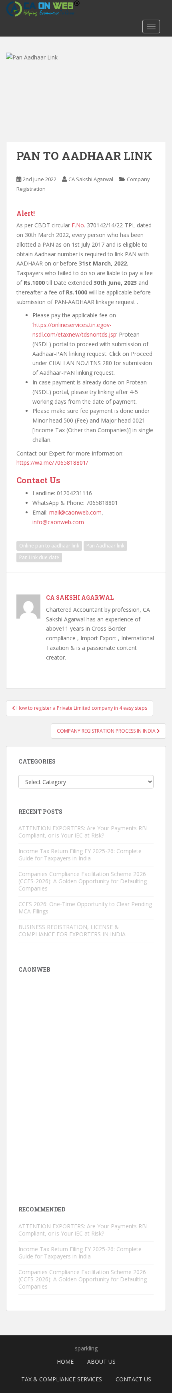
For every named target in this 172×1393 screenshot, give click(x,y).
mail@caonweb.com (75, 512)
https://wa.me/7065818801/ (52, 462)
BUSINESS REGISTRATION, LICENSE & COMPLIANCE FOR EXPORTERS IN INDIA (72, 930)
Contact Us (133, 1379)
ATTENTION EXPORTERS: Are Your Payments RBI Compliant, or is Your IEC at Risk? (83, 831)
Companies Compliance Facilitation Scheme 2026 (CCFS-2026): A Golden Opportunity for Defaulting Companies (82, 881)
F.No (78, 225)
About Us (101, 1361)
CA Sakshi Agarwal (90, 179)
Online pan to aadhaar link (49, 545)
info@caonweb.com (58, 522)
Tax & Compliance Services (61, 1379)
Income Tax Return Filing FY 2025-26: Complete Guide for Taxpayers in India (80, 854)
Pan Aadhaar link (105, 545)
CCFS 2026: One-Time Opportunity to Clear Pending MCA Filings (85, 907)
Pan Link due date (39, 557)
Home (65, 1361)
